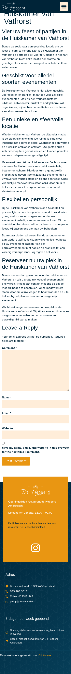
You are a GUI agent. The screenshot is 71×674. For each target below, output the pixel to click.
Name (6, 397)
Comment (9, 347)
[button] (64, 6)
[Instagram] (35, 548)
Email (6, 413)
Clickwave (44, 655)
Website (7, 428)
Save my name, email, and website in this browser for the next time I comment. (35, 449)
